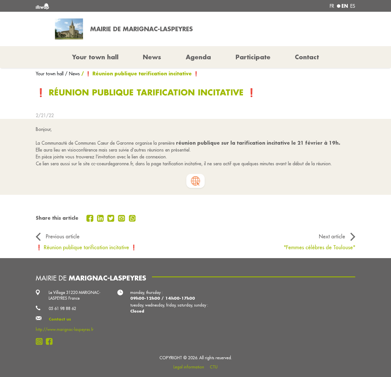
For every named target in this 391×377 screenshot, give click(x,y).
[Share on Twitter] (111, 218)
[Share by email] (122, 218)
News (152, 57)
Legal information (188, 367)
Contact (307, 57)
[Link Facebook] (51, 341)
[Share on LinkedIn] (101, 218)
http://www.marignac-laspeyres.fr (65, 329)
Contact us (60, 319)
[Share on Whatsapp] (132, 218)
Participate (253, 57)
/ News (72, 73)
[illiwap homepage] (100, 6)
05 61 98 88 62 (62, 308)
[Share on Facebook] (90, 218)
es (352, 6)
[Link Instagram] (41, 341)
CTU (214, 367)
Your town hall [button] (95, 57)
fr (332, 6)
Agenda (198, 57)
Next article (332, 236)
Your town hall (50, 73)
